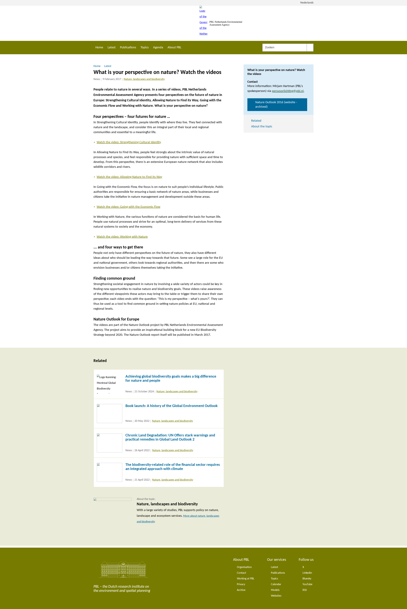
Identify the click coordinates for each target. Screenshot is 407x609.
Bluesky (307, 578)
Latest (112, 47)
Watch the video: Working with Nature (122, 236)
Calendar (276, 584)
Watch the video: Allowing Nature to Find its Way (129, 177)
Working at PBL (245, 578)
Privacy (241, 584)
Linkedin (307, 572)
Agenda (158, 47)
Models (275, 590)
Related (256, 120)
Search (310, 48)
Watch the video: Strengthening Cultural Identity (129, 142)
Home (99, 47)
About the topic (261, 126)
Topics (145, 47)
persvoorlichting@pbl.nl (288, 91)
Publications (128, 47)
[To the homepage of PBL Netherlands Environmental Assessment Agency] (203, 23)
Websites (276, 595)
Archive (241, 590)
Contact (241, 572)
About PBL (174, 47)
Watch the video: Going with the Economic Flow (128, 207)
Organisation (244, 567)
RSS (305, 590)
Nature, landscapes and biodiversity (144, 79)
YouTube (307, 584)
